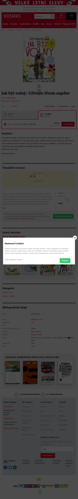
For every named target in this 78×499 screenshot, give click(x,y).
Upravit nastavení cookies (13, 259)
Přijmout (65, 260)
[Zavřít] (75, 238)
